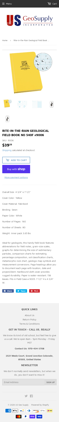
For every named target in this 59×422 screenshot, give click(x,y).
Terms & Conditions (29, 323)
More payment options (16, 177)
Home (4, 40)
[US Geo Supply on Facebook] (31, 396)
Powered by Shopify (40, 405)
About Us (29, 315)
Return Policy (29, 319)
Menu (9, 3)
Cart (54, 3)
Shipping (6, 150)
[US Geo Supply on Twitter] (26, 396)
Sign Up (50, 382)
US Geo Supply (21, 405)
